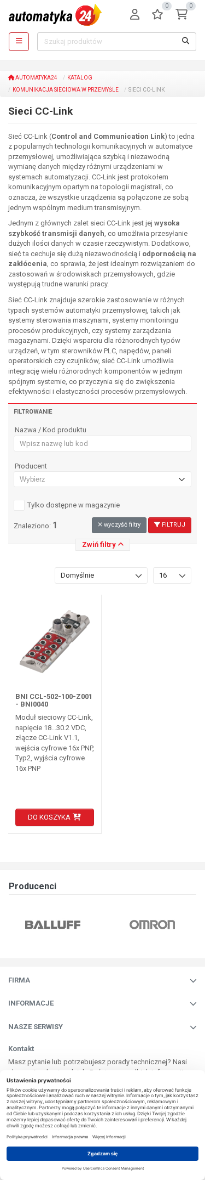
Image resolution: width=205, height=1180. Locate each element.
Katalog (79, 78)
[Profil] (135, 15)
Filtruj (172, 524)
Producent (31, 466)
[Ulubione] (157, 15)
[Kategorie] (19, 41)
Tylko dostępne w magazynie (73, 505)
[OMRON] (130, 924)
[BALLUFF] (30, 924)
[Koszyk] (181, 15)
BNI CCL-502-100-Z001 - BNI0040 (53, 700)
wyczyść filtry (121, 524)
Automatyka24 (35, 78)
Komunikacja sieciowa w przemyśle (66, 90)
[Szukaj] (185, 41)
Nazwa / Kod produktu (50, 430)
